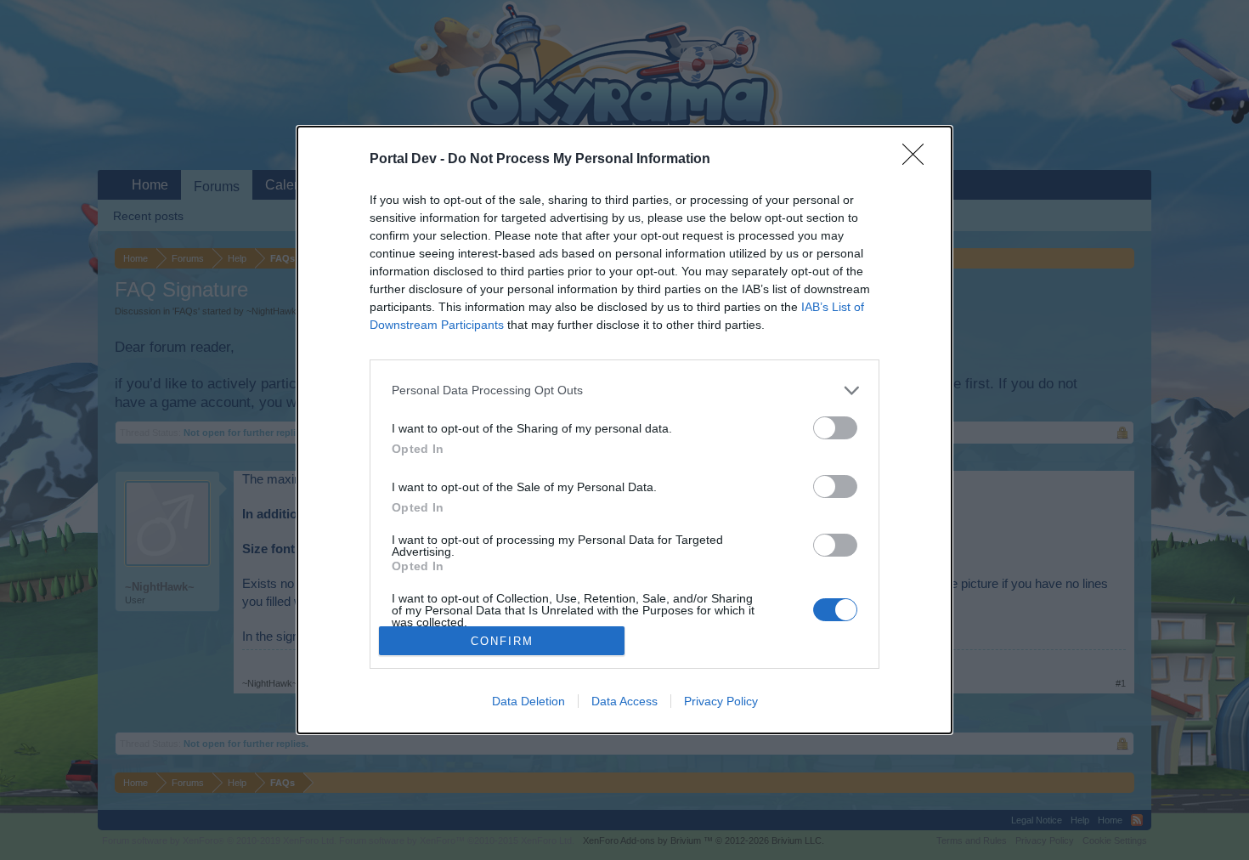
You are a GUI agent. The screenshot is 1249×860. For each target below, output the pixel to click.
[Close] (918, 160)
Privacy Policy (721, 701)
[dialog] (624, 430)
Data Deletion (528, 701)
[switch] (835, 427)
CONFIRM (502, 641)
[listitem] (624, 390)
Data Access (624, 701)
